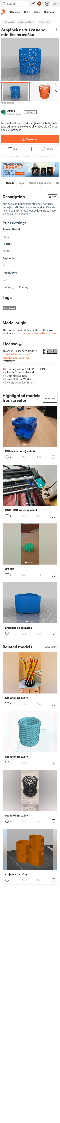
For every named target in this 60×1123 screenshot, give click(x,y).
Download (31, 139)
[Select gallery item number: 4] (32, 444)
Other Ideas (46, 22)
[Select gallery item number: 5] (35, 444)
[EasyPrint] (33, 3)
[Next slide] (56, 91)
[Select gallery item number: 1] (24, 444)
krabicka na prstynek (18, 627)
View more (50, 397)
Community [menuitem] (50, 11)
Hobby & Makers (27, 22)
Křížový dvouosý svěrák (20, 451)
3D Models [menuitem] (14, 11)
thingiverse (9, 308)
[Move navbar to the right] (57, 12)
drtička (9, 568)
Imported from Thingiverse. (39, 333)
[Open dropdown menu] (56, 29)
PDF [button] (54, 196)
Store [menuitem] (27, 11)
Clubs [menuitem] (37, 11)
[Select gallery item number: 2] (27, 444)
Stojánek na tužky (16, 697)
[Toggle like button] (7, 457)
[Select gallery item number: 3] (30, 444)
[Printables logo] (3, 12)
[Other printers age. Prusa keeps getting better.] (30, 169)
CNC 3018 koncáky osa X (21, 509)
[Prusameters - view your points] (39, 3)
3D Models (9, 22)
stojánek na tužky (16, 874)
